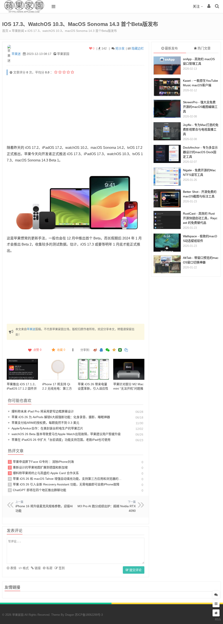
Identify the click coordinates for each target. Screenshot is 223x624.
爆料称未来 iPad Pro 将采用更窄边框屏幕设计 (41, 411)
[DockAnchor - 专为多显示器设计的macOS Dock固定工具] (167, 154)
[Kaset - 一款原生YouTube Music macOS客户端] (167, 87)
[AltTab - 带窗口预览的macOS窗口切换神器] (167, 264)
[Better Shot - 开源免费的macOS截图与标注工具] (167, 198)
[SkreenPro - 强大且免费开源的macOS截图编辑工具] (167, 109)
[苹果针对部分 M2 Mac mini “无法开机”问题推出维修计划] (128, 369)
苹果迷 (16, 54)
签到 (61, 568)
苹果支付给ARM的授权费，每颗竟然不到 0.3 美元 (43, 422)
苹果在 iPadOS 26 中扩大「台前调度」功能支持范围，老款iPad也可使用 (59, 439)
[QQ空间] (114, 349)
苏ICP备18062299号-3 (89, 614)
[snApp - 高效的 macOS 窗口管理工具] (167, 65)
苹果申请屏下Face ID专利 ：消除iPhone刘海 (41, 461)
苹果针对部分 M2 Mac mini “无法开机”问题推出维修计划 (128, 388)
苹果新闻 (18, 30)
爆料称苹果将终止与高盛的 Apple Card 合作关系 (44, 473)
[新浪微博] (95, 350)
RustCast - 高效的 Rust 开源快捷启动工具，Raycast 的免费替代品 (200, 218)
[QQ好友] (101, 350)
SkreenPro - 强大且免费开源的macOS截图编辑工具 (200, 106)
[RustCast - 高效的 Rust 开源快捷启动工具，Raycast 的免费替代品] (167, 220)
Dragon (69, 614)
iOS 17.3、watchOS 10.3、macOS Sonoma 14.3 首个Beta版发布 (72, 30)
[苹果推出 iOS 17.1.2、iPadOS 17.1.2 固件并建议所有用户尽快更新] (22, 369)
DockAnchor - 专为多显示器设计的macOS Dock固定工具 (200, 152)
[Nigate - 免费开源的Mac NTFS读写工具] (167, 177)
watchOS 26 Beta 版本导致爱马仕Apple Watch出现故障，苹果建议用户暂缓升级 (64, 434)
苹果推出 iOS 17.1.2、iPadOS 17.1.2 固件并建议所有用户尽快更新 (22, 388)
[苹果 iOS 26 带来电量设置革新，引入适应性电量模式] (93, 369)
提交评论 (135, 570)
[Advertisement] (75, 109)
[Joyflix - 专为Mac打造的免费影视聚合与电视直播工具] (167, 131)
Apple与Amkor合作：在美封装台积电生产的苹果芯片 (45, 428)
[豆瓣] (120, 350)
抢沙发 (120, 48)
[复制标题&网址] (126, 350)
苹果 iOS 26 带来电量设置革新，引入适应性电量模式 (93, 388)
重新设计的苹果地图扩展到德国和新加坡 (38, 467)
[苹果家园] (24, 12)
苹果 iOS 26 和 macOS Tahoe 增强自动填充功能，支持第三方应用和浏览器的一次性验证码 (66, 478)
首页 (5, 30)
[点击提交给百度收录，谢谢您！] (11, 72)
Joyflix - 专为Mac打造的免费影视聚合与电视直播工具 (200, 129)
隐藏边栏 (138, 48)
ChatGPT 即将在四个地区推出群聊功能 (37, 490)
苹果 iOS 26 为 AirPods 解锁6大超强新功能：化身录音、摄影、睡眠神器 (59, 417)
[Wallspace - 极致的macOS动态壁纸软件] (167, 243)
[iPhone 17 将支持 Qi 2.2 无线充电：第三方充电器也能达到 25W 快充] (57, 369)
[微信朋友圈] (108, 350)
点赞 (37, 349)
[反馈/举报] (73, 349)
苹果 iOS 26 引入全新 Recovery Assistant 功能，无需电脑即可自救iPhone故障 (64, 484)
